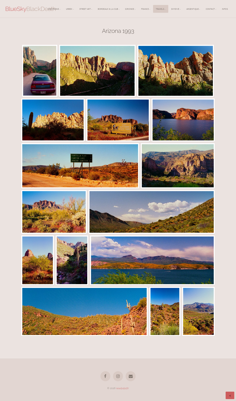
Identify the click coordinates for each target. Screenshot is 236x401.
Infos (225, 8)
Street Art (85, 8)
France (145, 8)
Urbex (69, 8)
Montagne (53, 8)
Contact (210, 8)
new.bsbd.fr (122, 388)
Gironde (129, 8)
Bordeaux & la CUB (108, 8)
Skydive (175, 8)
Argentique (192, 8)
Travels (160, 8)
